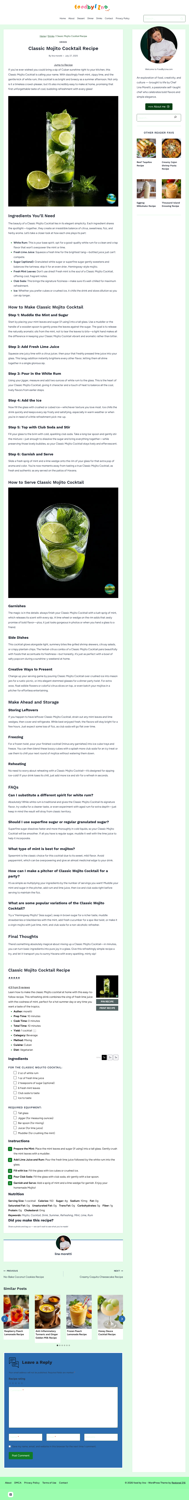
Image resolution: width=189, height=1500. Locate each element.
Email (52, 1437)
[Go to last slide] (4, 1319)
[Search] (175, 117)
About (71, 18)
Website (90, 1437)
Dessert (81, 18)
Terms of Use (49, 1482)
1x (104, 1057)
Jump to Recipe (63, 65)
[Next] (122, 1319)
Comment (17, 1390)
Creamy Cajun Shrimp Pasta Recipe (169, 165)
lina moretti (57, 55)
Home (63, 18)
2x (110, 1057)
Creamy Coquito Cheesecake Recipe (101, 1273)
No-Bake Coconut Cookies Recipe (24, 1273)
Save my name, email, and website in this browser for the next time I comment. (54, 1446)
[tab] (57, 1345)
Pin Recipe (107, 1001)
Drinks (99, 18)
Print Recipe (107, 1008)
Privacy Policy (122, 18)
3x (115, 1057)
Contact (109, 18)
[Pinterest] (10, 1494)
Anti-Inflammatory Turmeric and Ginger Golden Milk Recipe (47, 1334)
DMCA (17, 1482)
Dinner (90, 18)
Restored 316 (178, 1482)
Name (14, 1437)
